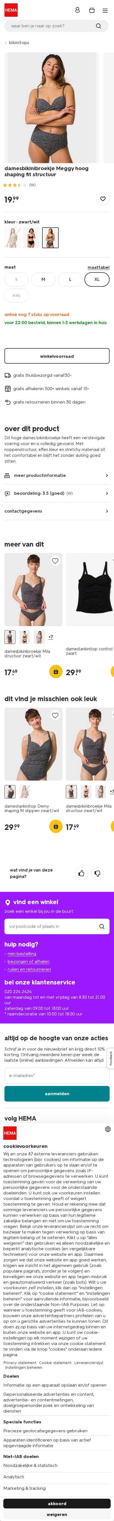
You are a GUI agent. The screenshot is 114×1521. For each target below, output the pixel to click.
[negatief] (97, 873)
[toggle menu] (105, 10)
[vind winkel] (102, 926)
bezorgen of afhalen (29, 961)
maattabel (99, 267)
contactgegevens (23, 511)
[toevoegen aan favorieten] (103, 198)
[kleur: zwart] (31, 237)
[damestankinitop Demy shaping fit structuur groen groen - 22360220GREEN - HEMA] (24, 791)
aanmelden (57, 1093)
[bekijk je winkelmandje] (92, 10)
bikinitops (19, 42)
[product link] (33, 589)
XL (97, 279)
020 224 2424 (18, 991)
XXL (16, 295)
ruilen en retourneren (29, 969)
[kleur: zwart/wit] (50, 237)
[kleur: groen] (12, 237)
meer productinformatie (40, 475)
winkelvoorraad (57, 356)
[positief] (81, 873)
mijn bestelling (22, 953)
